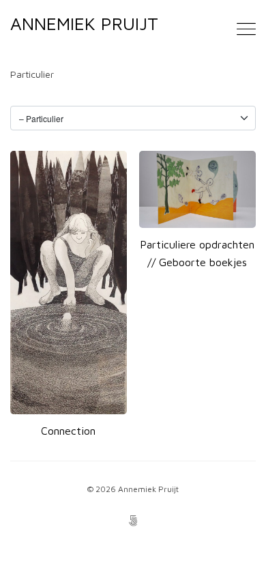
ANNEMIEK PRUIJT (84, 23)
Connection (68, 430)
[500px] (133, 522)
